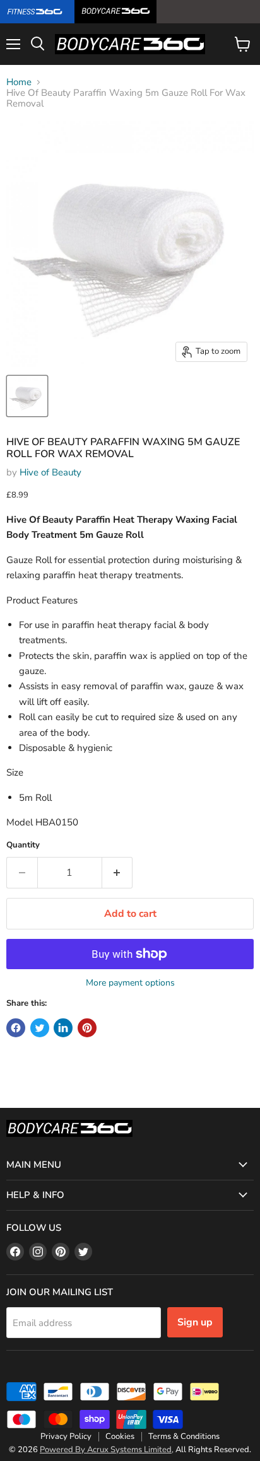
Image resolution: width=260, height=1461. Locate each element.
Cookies (119, 1436)
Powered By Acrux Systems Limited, (107, 1449)
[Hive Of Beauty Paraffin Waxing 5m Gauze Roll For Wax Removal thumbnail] (27, 396)
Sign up (195, 1322)
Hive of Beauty (50, 472)
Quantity (23, 845)
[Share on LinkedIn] (63, 1027)
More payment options (130, 983)
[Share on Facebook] (15, 1027)
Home (19, 82)
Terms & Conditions (184, 1436)
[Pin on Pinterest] (87, 1027)
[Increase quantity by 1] (117, 872)
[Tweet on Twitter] (39, 1027)
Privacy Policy (66, 1436)
